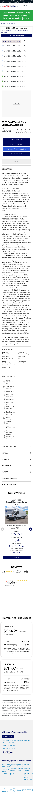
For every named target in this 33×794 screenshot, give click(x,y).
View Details (16, 557)
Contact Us (9, 736)
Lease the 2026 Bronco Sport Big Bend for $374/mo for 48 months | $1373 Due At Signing (16, 15)
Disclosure (26, 18)
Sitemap (19, 790)
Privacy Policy (10, 790)
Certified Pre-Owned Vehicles (6, 771)
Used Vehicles (6, 766)
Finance (20, 761)
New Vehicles (6, 764)
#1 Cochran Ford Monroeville (5, 790)
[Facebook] (3, 752)
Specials (13, 761)
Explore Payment (16, 139)
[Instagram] (7, 752)
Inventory (6, 761)
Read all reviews (26, 571)
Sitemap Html (24, 790)
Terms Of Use (14, 790)
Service (27, 761)
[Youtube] (11, 752)
